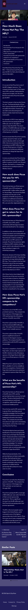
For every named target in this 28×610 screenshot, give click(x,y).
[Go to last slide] (4, 565)
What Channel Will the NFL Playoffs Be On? (20, 533)
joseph (5, 37)
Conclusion (6, 63)
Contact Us (11, 602)
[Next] (23, 565)
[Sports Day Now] (9, 3)
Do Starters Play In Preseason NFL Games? (7, 533)
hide (17, 42)
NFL (3, 23)
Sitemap (14, 606)
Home (5, 602)
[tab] (10, 580)
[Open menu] (24, 3)
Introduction (6, 45)
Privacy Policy (21, 602)
